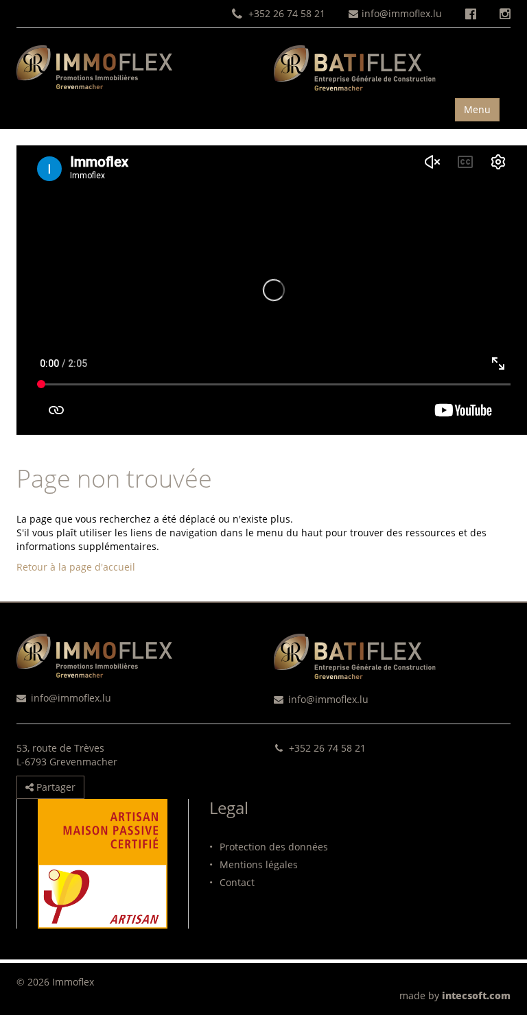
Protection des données (268, 846)
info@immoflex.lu (402, 13)
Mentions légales (253, 864)
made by (455, 995)
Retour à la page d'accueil (75, 566)
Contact (232, 882)
